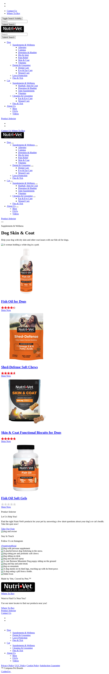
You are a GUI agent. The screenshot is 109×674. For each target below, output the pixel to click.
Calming (22, 50)
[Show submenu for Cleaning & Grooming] (34, 196)
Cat (8, 80)
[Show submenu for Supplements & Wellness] (36, 145)
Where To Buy (18, 131)
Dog (9, 42)
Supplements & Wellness (23, 45)
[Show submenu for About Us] (17, 206)
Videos (15, 114)
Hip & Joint (23, 55)
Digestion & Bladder (27, 52)
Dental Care (23, 68)
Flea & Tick (17, 78)
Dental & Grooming (21, 65)
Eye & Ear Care (25, 70)
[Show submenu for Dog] (12, 143)
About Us (11, 106)
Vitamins (22, 63)
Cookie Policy (33, 665)
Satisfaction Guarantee (50, 665)
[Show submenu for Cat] (12, 181)
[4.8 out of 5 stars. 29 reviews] (54, 438)
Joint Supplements (26, 91)
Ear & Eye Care (25, 98)
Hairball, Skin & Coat (28, 85)
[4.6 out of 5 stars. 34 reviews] (54, 373)
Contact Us (6, 131)
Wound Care (24, 73)
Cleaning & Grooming (22, 96)
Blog (14, 108)
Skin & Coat (23, 60)
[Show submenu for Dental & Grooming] (32, 166)
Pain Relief (23, 57)
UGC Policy (20, 665)
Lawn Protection (19, 75)
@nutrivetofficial (8, 546)
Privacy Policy (7, 665)
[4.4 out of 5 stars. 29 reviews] (54, 307)
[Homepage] (12, 31)
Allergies (22, 47)
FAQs (15, 111)
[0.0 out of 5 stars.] (54, 504)
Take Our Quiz (8, 529)
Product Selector (8, 118)
